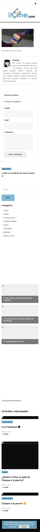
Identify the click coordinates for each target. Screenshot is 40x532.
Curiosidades (7, 228)
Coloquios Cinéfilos (10, 221)
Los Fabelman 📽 (11, 426)
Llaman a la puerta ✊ (14, 503)
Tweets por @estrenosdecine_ (12, 401)
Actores (5, 210)
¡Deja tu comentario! (15, 154)
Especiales (6, 232)
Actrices (6, 214)
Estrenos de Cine (9, 236)
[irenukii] (7, 63)
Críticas (5, 225)
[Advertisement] (20, 261)
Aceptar (24, 527)
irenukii (15, 60)
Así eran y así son (9, 218)
